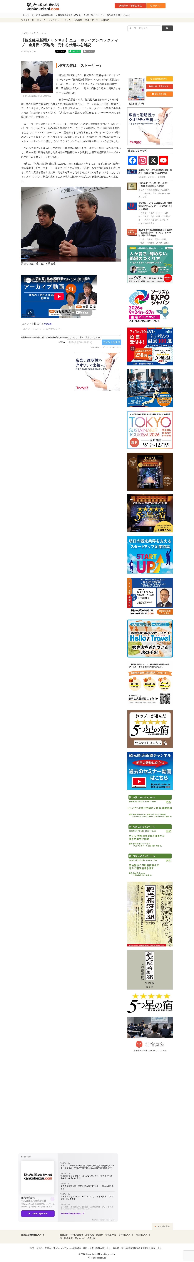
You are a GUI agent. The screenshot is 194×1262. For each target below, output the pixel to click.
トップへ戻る (163, 1226)
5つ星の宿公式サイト (94, 15)
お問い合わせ (76, 1235)
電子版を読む (27, 20)
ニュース (41, 20)
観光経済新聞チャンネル (118, 15)
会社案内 (105, 20)
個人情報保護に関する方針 (72, 1238)
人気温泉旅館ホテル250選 (68, 15)
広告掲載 (89, 1235)
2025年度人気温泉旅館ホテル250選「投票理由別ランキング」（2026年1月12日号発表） (155, 233)
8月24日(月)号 (136, 103)
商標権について (143, 1235)
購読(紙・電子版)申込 (131, 5)
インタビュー (54, 20)
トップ (26, 15)
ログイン (157, 5)
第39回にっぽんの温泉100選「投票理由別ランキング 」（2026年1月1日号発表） (155, 206)
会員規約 (91, 1238)
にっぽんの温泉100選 (42, 15)
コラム (67, 20)
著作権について (126, 1235)
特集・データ (91, 20)
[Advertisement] (45, 372)
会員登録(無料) (160, 79)
